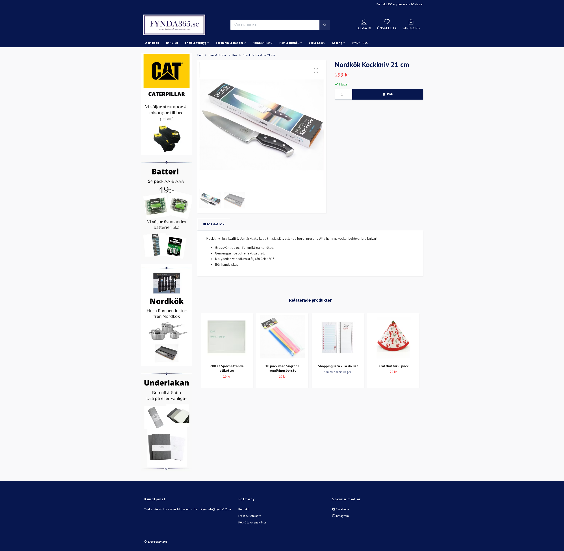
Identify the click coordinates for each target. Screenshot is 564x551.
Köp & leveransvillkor (252, 542)
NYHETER (172, 62)
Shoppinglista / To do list (338, 385)
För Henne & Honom (229, 62)
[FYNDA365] (203, 35)
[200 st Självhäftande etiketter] (226, 357)
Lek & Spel (316, 62)
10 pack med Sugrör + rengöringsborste (282, 387)
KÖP (390, 114)
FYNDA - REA (359, 62)
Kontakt (243, 529)
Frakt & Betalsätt (249, 535)
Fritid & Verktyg (195, 62)
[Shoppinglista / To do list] (337, 357)
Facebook (342, 529)
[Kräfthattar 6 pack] (393, 357)
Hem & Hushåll (289, 62)
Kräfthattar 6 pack (393, 385)
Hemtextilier (261, 62)
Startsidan (152, 62)
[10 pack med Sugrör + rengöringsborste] (282, 357)
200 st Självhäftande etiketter (227, 387)
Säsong (337, 62)
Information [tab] (214, 244)
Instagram (342, 535)
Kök (234, 75)
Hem (200, 75)
